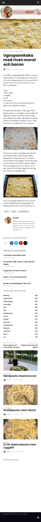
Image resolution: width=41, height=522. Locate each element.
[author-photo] (4, 380)
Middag (11, 51)
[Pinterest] (21, 243)
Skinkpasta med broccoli (19, 376)
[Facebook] (12, 243)
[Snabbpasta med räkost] (20, 395)
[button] (3, 2)
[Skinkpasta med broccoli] (20, 360)
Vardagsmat (19, 51)
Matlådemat (7, 373)
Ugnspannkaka (24, 211)
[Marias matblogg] (20, 12)
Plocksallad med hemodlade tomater (11, 346)
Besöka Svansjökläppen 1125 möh (16, 283)
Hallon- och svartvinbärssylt (15, 277)
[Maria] (4, 69)
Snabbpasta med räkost (19, 410)
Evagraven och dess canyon (14, 270)
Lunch (5, 51)
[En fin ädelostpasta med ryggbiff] (20, 429)
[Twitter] (16, 243)
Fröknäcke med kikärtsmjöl (14, 255)
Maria (8, 69)
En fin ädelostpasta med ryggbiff (19, 446)
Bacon (6, 211)
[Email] (25, 243)
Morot (13, 211)
